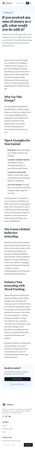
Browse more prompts (17, 384)
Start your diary (17, 379)
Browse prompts (7, 429)
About (4, 432)
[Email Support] (9, 416)
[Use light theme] (27, 3)
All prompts (20, 3)
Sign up (4, 425)
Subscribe (28, 445)
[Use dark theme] (31, 3)
